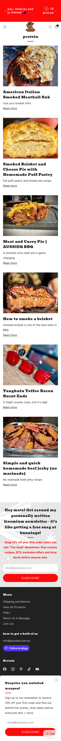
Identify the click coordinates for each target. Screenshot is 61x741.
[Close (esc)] (56, 680)
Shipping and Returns (16, 601)
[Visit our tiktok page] (29, 669)
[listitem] (30, 11)
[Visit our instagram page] (13, 669)
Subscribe (30, 732)
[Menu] (4, 26)
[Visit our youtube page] (37, 669)
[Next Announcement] (56, 11)
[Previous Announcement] (5, 11)
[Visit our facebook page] (5, 669)
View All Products (14, 607)
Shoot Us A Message (16, 618)
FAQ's (6, 612)
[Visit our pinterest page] (21, 669)
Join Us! (8, 623)
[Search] (50, 26)
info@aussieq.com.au (16, 640)
